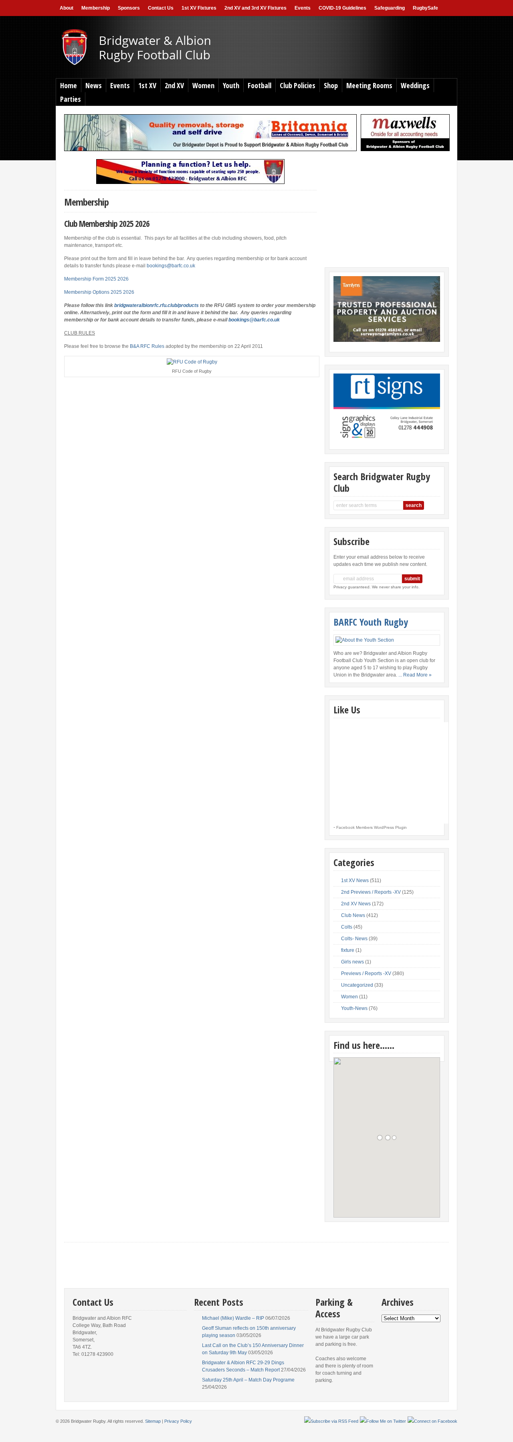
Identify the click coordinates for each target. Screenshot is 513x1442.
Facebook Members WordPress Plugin (371, 827)
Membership (95, 8)
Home (68, 85)
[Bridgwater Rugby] (151, 64)
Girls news (352, 962)
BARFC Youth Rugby (370, 621)
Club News (353, 915)
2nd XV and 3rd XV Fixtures (255, 8)
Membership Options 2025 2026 (99, 292)
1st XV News (355, 880)
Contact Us (161, 8)
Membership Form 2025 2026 (96, 279)
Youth (231, 85)
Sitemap (153, 1421)
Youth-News (354, 1008)
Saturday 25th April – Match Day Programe (248, 1380)
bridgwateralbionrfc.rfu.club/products (156, 305)
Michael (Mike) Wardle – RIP (233, 1318)
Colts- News (354, 938)
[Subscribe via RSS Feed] (331, 1421)
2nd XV (174, 85)
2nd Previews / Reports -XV (371, 892)
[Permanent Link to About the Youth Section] (386, 640)
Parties (70, 99)
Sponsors (129, 8)
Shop (331, 85)
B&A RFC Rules (147, 346)
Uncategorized (357, 985)
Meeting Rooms (369, 85)
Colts (346, 927)
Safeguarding (389, 8)
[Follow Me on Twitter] (383, 1421)
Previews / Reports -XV (366, 973)
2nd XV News (356, 904)
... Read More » (415, 675)
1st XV (147, 85)
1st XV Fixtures (199, 8)
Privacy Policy (178, 1421)
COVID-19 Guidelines (342, 8)
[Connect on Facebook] (432, 1421)
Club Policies (297, 85)
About (66, 8)
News (93, 85)
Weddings (415, 85)
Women (203, 85)
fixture (347, 950)
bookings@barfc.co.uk (171, 266)
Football (259, 85)
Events (303, 8)
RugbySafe (425, 8)
